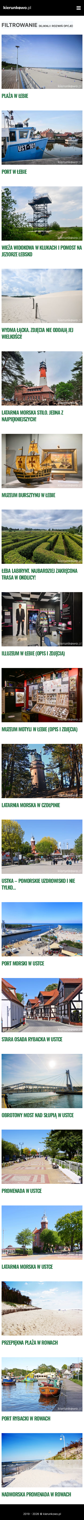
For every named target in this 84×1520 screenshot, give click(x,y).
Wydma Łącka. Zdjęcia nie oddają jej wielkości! (37, 333)
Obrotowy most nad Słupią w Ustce (37, 1115)
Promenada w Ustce (21, 1190)
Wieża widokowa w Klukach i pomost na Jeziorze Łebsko (42, 251)
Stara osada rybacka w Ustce (32, 1039)
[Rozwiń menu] (78, 8)
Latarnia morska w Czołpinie (31, 805)
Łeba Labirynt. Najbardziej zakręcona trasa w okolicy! (39, 574)
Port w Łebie (14, 171)
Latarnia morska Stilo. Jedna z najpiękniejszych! (32, 416)
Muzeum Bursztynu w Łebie (28, 495)
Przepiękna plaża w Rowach (30, 1342)
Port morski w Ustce (23, 963)
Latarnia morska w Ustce (27, 1266)
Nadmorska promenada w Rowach (36, 1494)
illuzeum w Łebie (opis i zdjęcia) (33, 653)
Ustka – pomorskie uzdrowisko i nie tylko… (38, 884)
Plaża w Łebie (15, 95)
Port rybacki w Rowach (26, 1418)
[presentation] (42, 62)
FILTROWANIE (37, 25)
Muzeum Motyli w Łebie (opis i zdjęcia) (39, 729)
